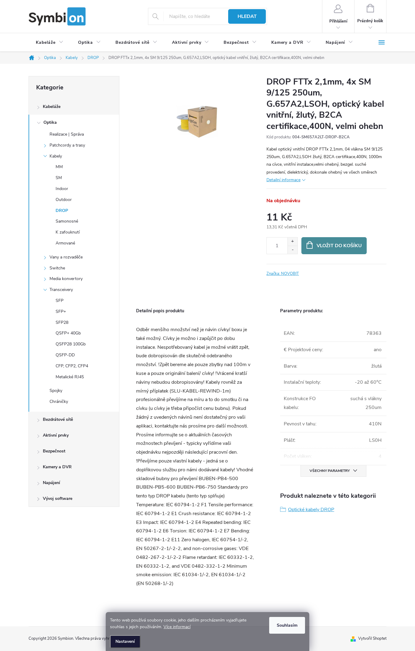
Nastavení (125, 641)
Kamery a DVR (57, 467)
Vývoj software (57, 498)
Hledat (247, 16)
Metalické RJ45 (70, 377)
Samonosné (67, 221)
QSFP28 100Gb (71, 344)
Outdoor (64, 200)
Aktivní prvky (56, 435)
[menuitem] (50, 42)
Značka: (282, 273)
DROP (62, 210)
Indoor (62, 189)
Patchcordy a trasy (67, 145)
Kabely (56, 156)
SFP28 (62, 322)
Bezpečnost (54, 451)
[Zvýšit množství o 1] (292, 241)
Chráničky (59, 401)
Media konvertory (66, 279)
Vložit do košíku (339, 245)
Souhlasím (287, 625)
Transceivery (61, 290)
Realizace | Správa (67, 134)
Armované (65, 243)
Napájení (51, 483)
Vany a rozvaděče (66, 257)
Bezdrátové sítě (58, 419)
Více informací (176, 627)
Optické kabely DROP (311, 509)
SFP (59, 300)
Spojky (56, 390)
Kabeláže (51, 106)
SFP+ (61, 311)
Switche (57, 268)
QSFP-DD (65, 355)
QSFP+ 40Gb (68, 333)
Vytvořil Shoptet (372, 638)
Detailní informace (283, 180)
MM (59, 167)
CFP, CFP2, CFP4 (72, 366)
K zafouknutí (68, 232)
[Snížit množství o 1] (292, 250)
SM (59, 178)
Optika (50, 122)
